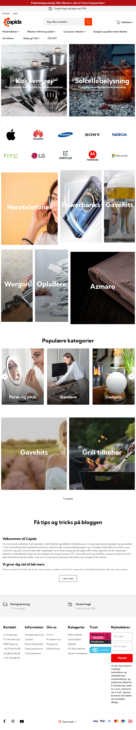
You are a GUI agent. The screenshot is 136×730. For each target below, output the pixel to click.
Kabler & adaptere (78, 653)
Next (131, 377)
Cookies (29, 639)
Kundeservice (53, 639)
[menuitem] (11, 31)
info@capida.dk (11, 653)
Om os (49, 634)
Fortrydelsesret (33, 653)
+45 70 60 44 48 (11, 648)
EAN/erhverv (53, 648)
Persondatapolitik (34, 644)
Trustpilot (68, 498)
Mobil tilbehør (75, 634)
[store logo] (12, 22)
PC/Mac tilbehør (76, 648)
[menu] (68, 35)
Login (15, 13)
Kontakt (6, 13)
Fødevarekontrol (34, 648)
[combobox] (68, 22)
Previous (5, 377)
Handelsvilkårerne (34, 634)
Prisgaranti (52, 644)
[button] (70, 722)
